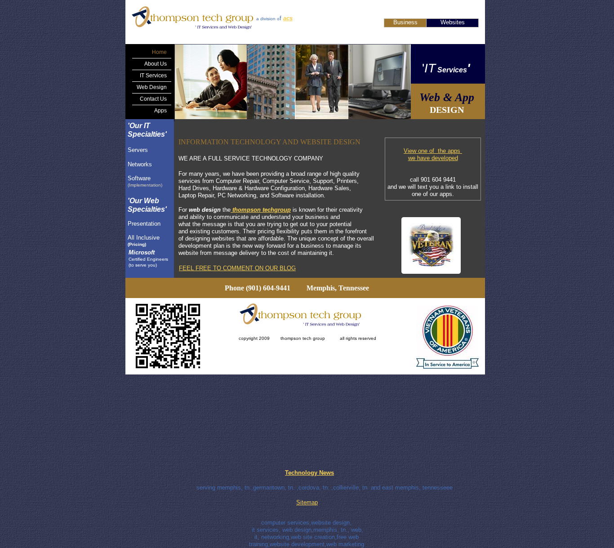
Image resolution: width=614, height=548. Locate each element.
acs (288, 18)
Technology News (309, 472)
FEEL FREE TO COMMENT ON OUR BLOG (237, 268)
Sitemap (307, 502)
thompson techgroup (261, 209)
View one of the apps (433, 150)
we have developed (433, 158)
